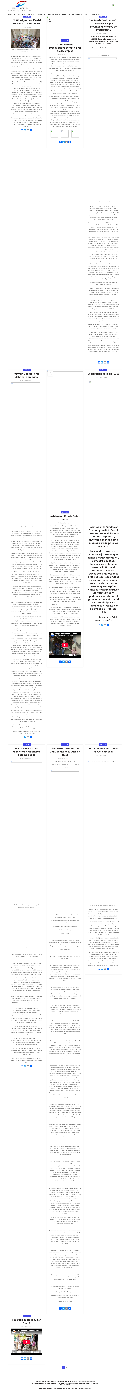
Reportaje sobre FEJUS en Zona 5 (26, 1321)
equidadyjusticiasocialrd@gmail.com (83, 1381)
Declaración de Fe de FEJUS (103, 373)
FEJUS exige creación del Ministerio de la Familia (26, 22)
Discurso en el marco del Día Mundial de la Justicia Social (65, 751)
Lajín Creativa (88, 1388)
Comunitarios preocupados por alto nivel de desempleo (65, 48)
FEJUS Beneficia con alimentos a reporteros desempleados (26, 751)
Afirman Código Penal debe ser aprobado (26, 375)
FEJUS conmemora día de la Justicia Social (103, 750)
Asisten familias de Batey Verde (65, 518)
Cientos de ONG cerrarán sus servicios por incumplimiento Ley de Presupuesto (103, 25)
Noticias (27, 16)
